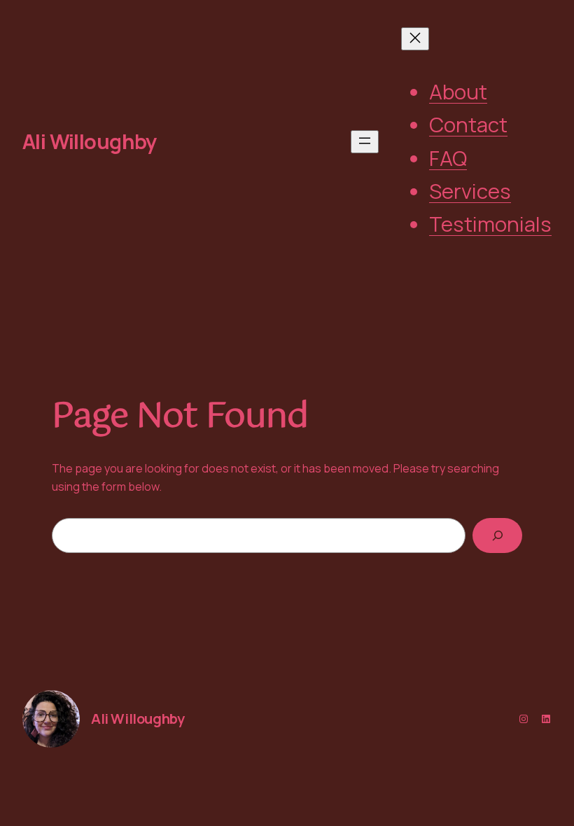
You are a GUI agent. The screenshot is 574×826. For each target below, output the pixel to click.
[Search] (497, 535)
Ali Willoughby (89, 141)
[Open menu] (365, 141)
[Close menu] (415, 38)
